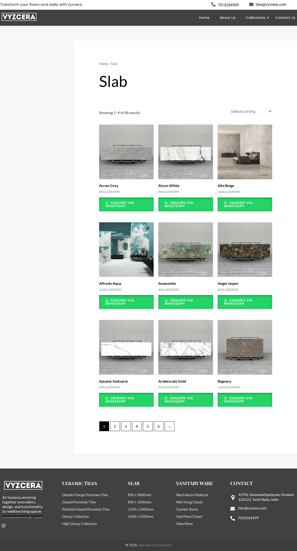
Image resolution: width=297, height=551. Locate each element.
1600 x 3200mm (140, 516)
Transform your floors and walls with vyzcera (41, 4)
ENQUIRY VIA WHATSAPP (120, 204)
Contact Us (285, 17)
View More (184, 523)
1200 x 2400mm (140, 509)
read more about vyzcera (22, 516)
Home (204, 17)
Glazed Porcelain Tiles (79, 502)
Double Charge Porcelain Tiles (85, 495)
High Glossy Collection (79, 523)
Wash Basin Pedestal (192, 495)
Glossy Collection (75, 516)
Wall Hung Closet (189, 502)
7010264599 (228, 5)
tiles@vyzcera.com (271, 4)
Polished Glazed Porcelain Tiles (86, 509)
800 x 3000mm (139, 495)
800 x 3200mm (139, 502)
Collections (255, 17)
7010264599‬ (248, 518)
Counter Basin (187, 509)
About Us (228, 17)
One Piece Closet (189, 516)
